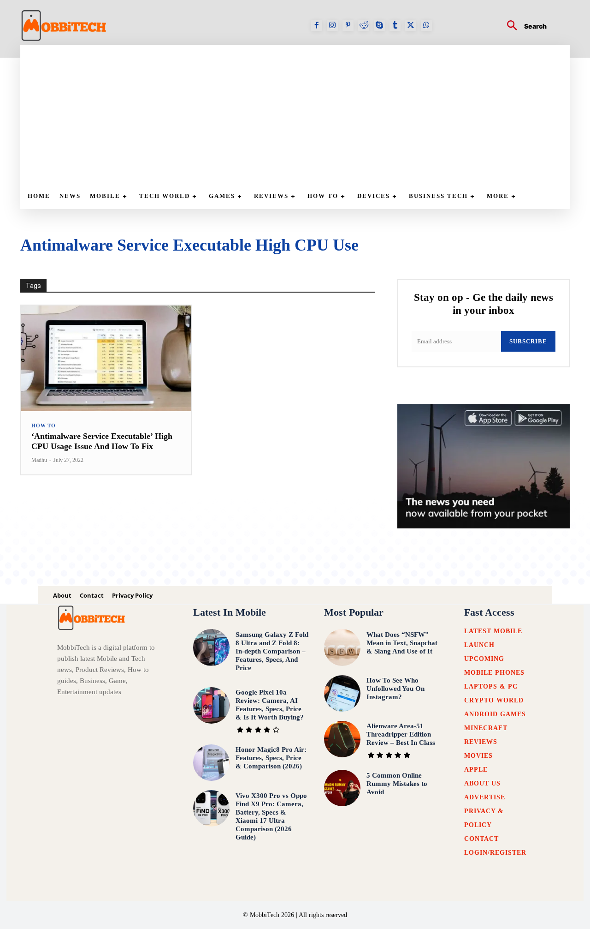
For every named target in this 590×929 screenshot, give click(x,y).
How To (43, 425)
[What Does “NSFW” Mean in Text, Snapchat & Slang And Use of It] (342, 647)
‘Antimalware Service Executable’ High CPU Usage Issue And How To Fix (101, 441)
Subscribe (528, 341)
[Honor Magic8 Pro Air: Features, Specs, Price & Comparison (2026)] (211, 762)
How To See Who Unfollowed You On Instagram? (395, 689)
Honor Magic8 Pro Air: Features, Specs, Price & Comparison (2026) (271, 758)
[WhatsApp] (426, 25)
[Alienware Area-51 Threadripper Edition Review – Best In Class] (342, 739)
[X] (410, 25)
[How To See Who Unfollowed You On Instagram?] (342, 693)
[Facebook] (316, 25)
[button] (523, 26)
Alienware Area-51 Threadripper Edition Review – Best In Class (400, 734)
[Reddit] (363, 25)
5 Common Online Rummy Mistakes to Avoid (396, 784)
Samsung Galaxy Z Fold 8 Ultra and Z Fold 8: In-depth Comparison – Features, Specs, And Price (272, 651)
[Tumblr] (395, 25)
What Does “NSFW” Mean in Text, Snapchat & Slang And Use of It (401, 643)
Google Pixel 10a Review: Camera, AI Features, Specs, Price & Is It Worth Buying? (270, 705)
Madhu (39, 460)
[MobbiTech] (64, 25)
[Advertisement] (299, 114)
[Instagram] (332, 25)
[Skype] (379, 25)
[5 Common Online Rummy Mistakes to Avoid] (342, 788)
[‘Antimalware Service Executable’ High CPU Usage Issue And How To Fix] (106, 358)
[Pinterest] (348, 25)
